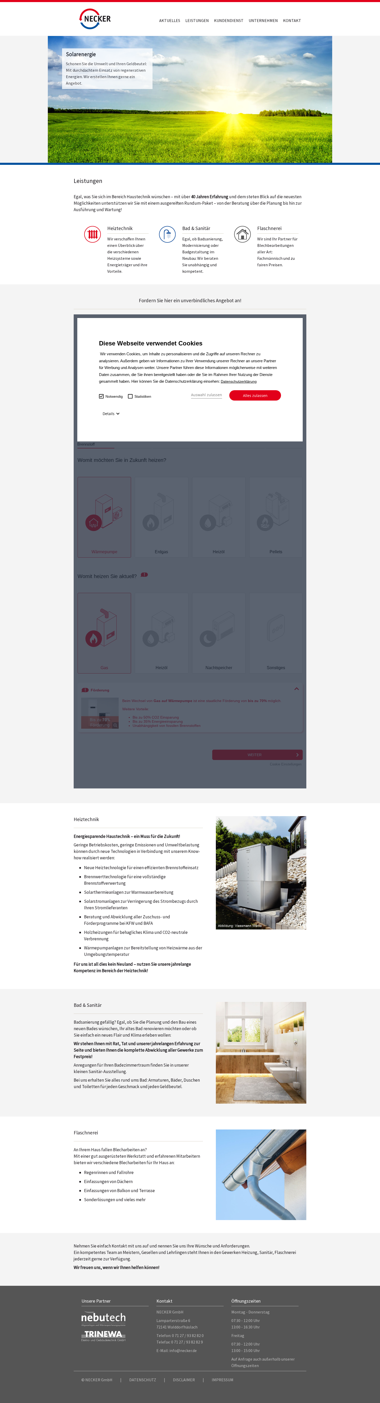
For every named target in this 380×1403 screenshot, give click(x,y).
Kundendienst (229, 20)
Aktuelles (169, 20)
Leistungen (197, 20)
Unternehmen (263, 20)
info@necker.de (183, 1350)
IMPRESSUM (222, 1379)
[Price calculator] (190, 551)
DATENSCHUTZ (142, 1379)
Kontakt (292, 20)
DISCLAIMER (184, 1379)
